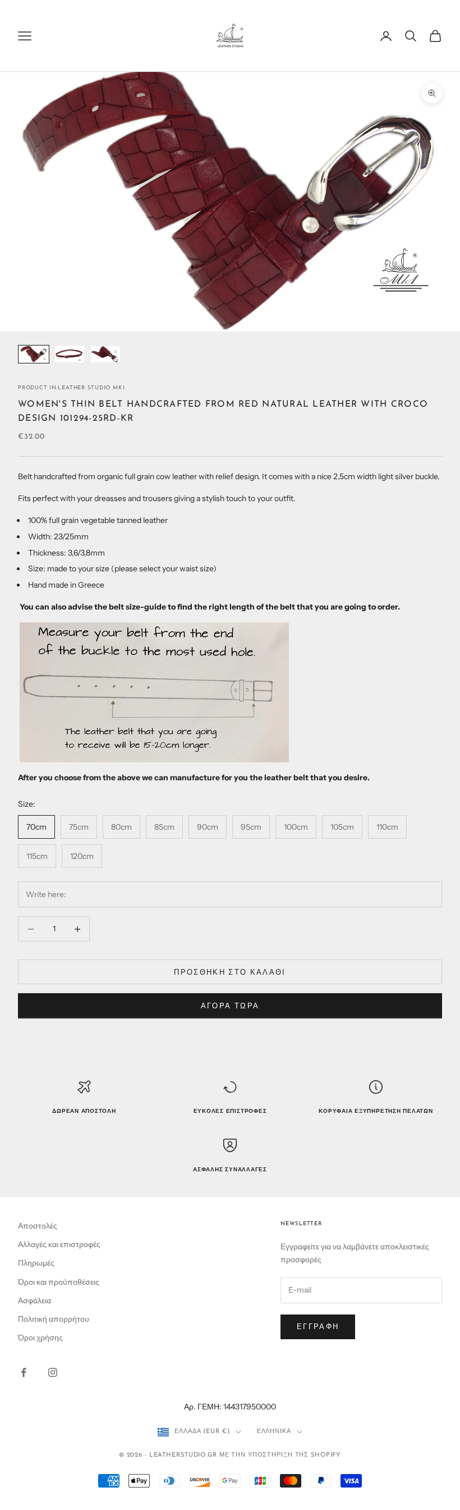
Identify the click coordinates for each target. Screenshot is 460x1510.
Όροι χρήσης (40, 1337)
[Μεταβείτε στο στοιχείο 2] (69, 354)
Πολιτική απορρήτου (53, 1319)
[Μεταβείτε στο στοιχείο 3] (105, 354)
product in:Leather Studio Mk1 (71, 387)
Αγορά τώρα (230, 1005)
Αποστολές (37, 1226)
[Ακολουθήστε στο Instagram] (52, 1372)
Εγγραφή (318, 1326)
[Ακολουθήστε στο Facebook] (23, 1372)
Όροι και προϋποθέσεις (58, 1282)
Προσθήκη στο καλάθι (230, 971)
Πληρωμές (36, 1263)
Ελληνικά (274, 1432)
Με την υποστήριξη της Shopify (280, 1455)
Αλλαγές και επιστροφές (59, 1244)
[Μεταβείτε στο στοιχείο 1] (33, 354)
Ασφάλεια (34, 1300)
